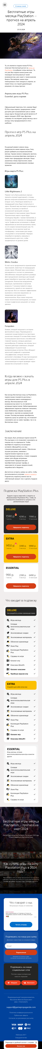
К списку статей (21, 6)
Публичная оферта (21, 1015)
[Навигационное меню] (5, 5)
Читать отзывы (21, 925)
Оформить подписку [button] (21, 557)
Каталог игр (21, 1046)
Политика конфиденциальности (21, 1012)
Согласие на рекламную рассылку (21, 1018)
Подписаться (21, 952)
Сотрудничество (21, 1037)
